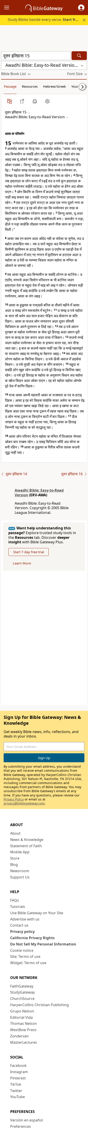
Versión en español (26, 1120)
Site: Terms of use (25, 956)
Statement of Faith (26, 845)
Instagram (19, 1071)
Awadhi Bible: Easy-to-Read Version (39, 492)
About (15, 833)
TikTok (15, 1084)
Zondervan (19, 1036)
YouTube (17, 1096)
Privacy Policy (14, 799)
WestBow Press (23, 1029)
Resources (30, 86)
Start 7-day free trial (28, 552)
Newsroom (19, 870)
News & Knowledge (26, 839)
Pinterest (18, 1078)
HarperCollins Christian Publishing (39, 1004)
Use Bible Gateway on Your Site (36, 912)
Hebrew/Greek (54, 86)
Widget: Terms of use (28, 962)
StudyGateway (22, 992)
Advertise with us (24, 919)
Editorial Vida (21, 1017)
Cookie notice (21, 950)
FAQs (14, 900)
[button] (81, 7)
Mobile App (20, 851)
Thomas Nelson (23, 1023)
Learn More (22, 563)
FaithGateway (21, 986)
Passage (10, 86)
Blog (14, 864)
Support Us (20, 877)
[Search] (79, 55)
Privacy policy (22, 931)
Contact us (19, 925)
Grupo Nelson (22, 1011)
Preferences (20, 1126)
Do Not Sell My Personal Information (43, 944)
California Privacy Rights (32, 937)
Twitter (16, 1090)
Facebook (18, 1065)
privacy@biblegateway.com (24, 803)
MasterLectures (23, 1042)
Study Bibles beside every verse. (44, 19)
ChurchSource (22, 998)
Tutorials (17, 906)
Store (14, 858)
